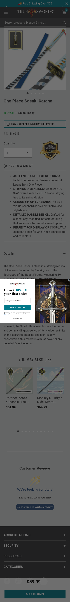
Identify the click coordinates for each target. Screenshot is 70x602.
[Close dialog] (68, 280)
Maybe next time (17, 318)
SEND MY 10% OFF (17, 307)
